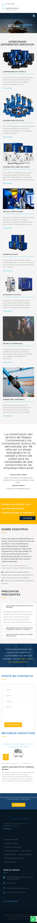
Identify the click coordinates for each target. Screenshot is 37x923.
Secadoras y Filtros (10, 854)
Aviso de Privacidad (10, 901)
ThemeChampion (23, 919)
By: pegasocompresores (10, 763)
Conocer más (7, 88)
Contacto (18, 805)
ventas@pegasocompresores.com (18, 888)
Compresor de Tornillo (10, 839)
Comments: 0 (26, 763)
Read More (7, 829)
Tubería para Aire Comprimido (13, 858)
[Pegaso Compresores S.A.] (11, 16)
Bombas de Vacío (25, 851)
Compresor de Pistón (11, 843)
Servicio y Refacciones (11, 851)
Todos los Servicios (10, 862)
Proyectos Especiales (25, 854)
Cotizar (26, 518)
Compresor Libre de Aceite (12, 847)
